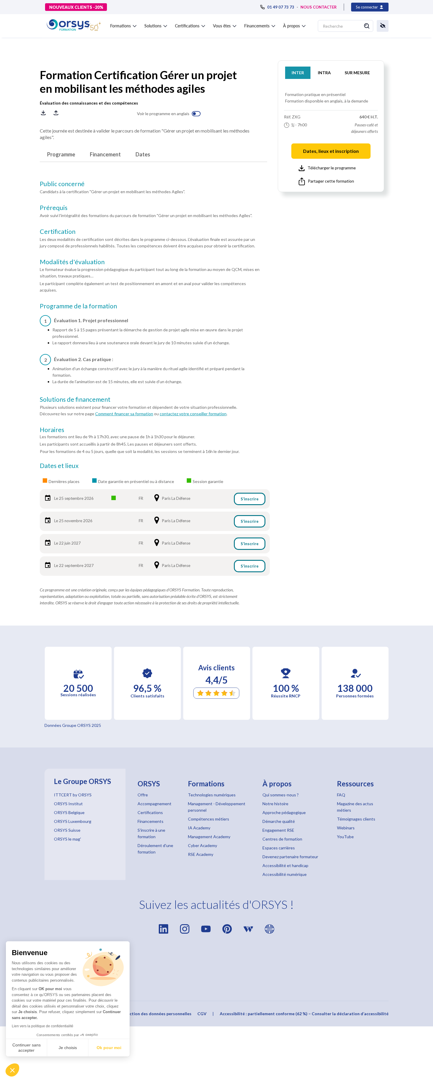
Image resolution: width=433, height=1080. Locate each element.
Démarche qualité (278, 821)
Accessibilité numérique (284, 874)
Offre (143, 794)
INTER (298, 72)
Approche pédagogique (284, 812)
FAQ (341, 794)
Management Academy (209, 836)
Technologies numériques (212, 794)
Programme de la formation (78, 306)
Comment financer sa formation (124, 413)
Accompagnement (154, 803)
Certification (57, 231)
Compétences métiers (208, 818)
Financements (150, 821)
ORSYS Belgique (69, 812)
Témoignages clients (356, 818)
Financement (105, 154)
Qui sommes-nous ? (280, 794)
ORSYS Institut (68, 803)
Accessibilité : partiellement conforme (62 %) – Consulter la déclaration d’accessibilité (304, 1013)
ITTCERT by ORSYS (73, 794)
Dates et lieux (59, 465)
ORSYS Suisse (67, 830)
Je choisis (68, 1047)
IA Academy (199, 827)
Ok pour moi (109, 1047)
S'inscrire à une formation (151, 833)
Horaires (52, 429)
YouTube (345, 836)
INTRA (324, 72)
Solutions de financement (75, 399)
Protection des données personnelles (154, 1013)
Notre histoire (275, 803)
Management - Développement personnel (216, 807)
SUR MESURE (357, 72)
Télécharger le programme (332, 167)
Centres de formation (282, 838)
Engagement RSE (278, 830)
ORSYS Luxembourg (72, 821)
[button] (12, 1070)
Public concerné (62, 184)
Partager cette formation (331, 180)
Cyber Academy (202, 845)
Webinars (346, 827)
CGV (201, 1013)
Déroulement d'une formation (155, 848)
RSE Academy (200, 854)
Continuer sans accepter (26, 1048)
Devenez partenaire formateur (290, 856)
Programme (61, 154)
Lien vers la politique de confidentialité (42, 1026)
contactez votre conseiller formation (193, 413)
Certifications (150, 812)
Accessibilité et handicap (285, 865)
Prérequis (53, 207)
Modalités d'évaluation (72, 262)
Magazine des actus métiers (355, 807)
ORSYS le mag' (67, 838)
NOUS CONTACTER (318, 7)
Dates (142, 154)
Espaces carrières (278, 847)
